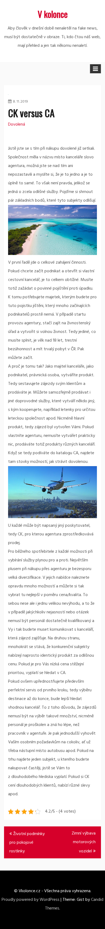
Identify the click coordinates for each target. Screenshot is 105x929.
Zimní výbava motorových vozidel (84, 842)
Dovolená (16, 124)
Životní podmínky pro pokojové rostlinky (27, 842)
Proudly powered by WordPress (31, 899)
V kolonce (53, 14)
